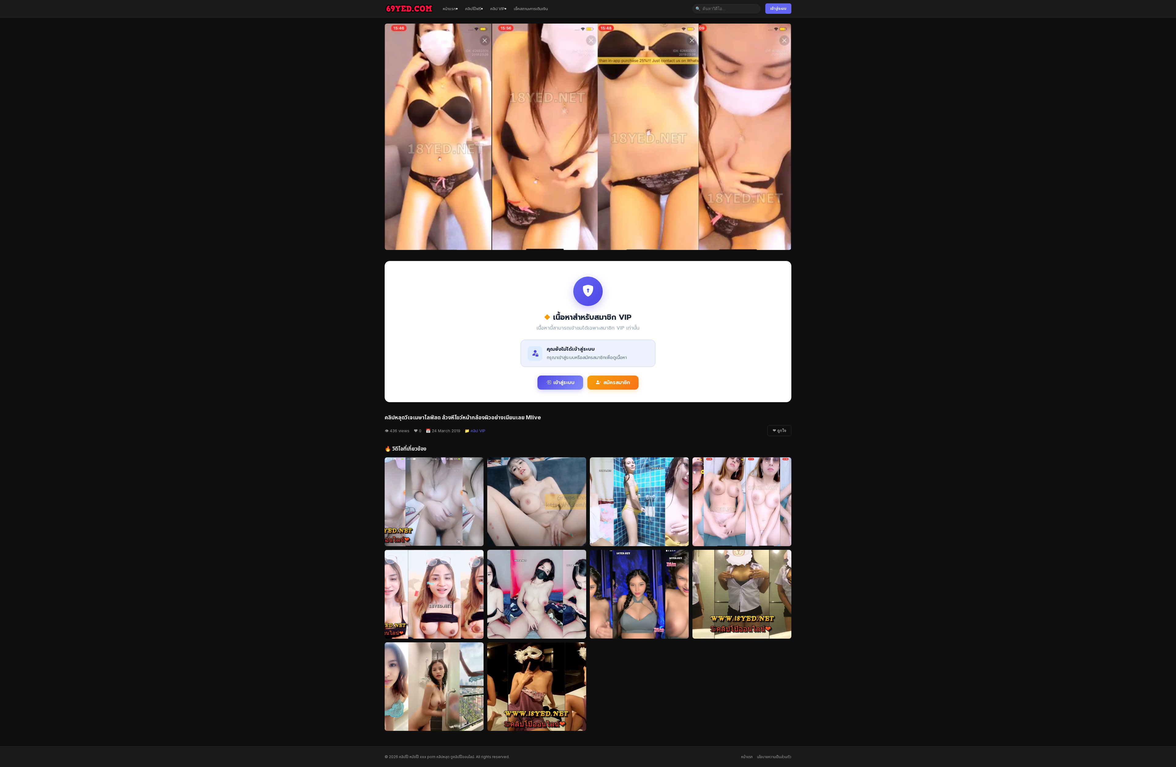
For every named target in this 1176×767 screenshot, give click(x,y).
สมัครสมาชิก (616, 382)
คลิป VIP (497, 8)
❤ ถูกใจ (779, 431)
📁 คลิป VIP (475, 430)
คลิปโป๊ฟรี (473, 8)
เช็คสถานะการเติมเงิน (531, 8)
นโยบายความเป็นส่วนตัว (774, 756)
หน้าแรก (449, 8)
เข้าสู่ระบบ (778, 8)
